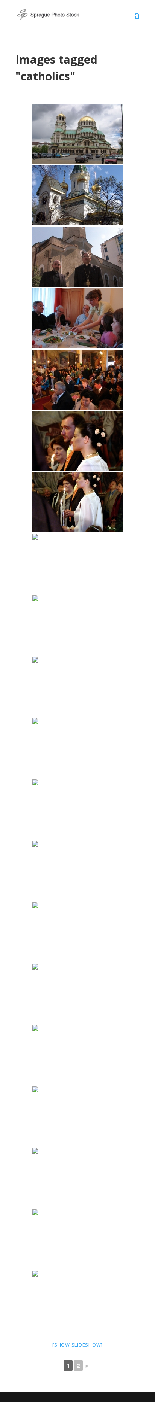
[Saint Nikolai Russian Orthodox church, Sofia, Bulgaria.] (77, 195)
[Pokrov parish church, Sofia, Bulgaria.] (77, 748)
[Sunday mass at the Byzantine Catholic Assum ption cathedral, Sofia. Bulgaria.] (77, 1300)
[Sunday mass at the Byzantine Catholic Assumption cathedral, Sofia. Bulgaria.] (77, 1055)
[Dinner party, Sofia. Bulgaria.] (77, 318)
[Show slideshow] (77, 1344)
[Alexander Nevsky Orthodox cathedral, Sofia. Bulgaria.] (77, 134)
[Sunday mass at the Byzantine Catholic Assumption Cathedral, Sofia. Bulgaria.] (77, 809)
